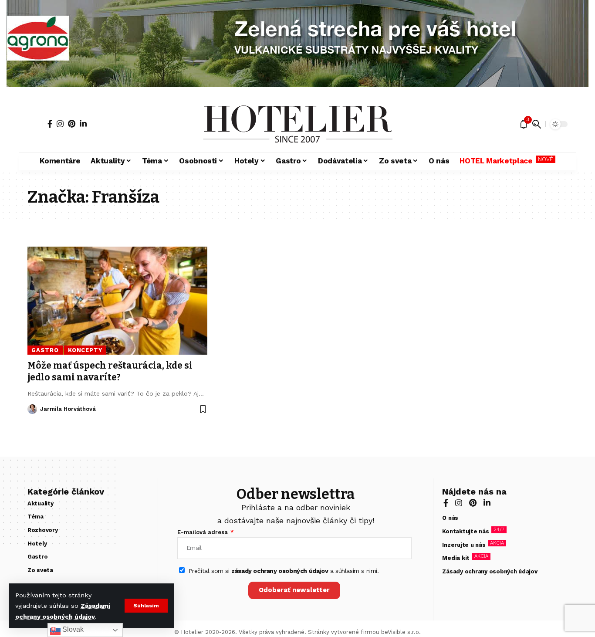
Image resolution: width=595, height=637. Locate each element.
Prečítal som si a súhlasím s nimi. (284, 570)
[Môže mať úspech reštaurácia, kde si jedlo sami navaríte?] (117, 301)
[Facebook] (49, 124)
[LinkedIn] (83, 124)
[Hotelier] (297, 124)
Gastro (44, 350)
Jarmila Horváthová (68, 409)
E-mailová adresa (203, 532)
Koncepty (85, 350)
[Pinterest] (72, 124)
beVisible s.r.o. (401, 632)
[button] (146, 606)
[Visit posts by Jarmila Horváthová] (32, 409)
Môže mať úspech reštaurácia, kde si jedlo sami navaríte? (110, 371)
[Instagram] (60, 124)
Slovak (72, 629)
